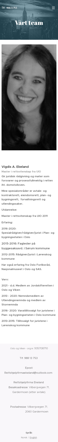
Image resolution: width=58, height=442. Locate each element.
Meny (53, 8)
